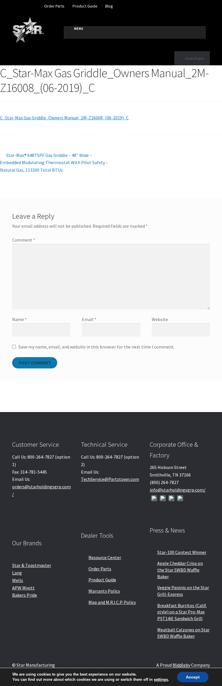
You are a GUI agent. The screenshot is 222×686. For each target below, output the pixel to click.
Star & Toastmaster (31, 565)
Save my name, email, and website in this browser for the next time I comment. (96, 347)
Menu (78, 28)
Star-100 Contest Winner (181, 552)
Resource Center (104, 557)
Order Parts (54, 6)
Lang (17, 573)
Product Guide (85, 6)
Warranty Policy (104, 591)
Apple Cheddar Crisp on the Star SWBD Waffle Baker (180, 569)
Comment (23, 240)
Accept (193, 677)
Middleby (181, 665)
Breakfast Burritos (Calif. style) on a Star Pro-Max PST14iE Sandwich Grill (182, 611)
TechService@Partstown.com (110, 479)
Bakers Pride (24, 595)
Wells (17, 580)
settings (161, 679)
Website (160, 319)
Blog (109, 6)
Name (19, 319)
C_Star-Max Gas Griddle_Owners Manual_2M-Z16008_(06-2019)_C (64, 117)
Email (89, 319)
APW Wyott (23, 588)
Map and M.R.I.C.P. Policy (112, 602)
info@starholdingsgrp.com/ (178, 490)
